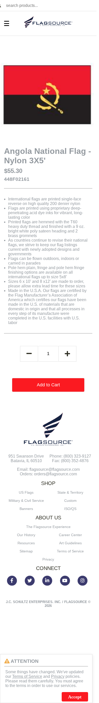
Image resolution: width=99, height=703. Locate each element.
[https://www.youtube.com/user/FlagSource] (66, 580)
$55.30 (13, 170)
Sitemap (26, 551)
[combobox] (50, 5)
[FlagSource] (48, 22)
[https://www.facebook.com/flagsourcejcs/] (13, 580)
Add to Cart (48, 384)
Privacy (48, 559)
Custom (70, 501)
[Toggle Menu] (4, 23)
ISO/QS (70, 509)
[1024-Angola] (47, 94)
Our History (26, 535)
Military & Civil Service (26, 501)
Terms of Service (70, 551)
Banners (26, 509)
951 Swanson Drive (26, 456)
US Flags (26, 492)
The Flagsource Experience (48, 527)
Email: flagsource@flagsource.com (48, 469)
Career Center (70, 535)
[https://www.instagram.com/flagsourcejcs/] (83, 580)
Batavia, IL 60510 (26, 461)
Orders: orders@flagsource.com (48, 474)
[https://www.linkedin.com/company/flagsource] (48, 580)
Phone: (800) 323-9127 (70, 456)
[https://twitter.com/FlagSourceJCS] (31, 580)
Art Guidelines (70, 543)
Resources (26, 543)
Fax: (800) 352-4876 (70, 461)
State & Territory (70, 492)
